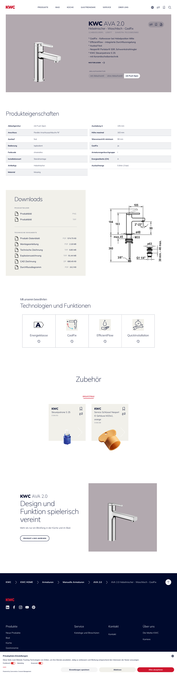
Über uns (123, 7)
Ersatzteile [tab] (88, 396)
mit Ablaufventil (97, 76)
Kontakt (113, 626)
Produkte (43, 7)
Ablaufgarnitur (97, 71)
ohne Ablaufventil (114, 76)
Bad (58, 7)
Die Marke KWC (151, 632)
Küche (70, 7)
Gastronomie (88, 7)
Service (107, 7)
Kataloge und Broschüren (86, 632)
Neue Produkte (13, 632)
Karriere (147, 639)
